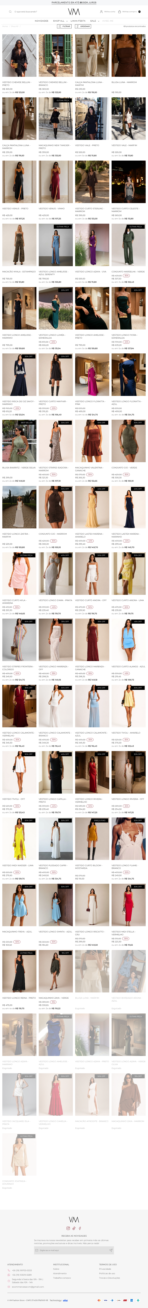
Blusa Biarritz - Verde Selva (19, 467)
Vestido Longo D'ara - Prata (55, 600)
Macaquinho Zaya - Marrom (128, 1121)
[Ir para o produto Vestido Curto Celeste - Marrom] (129, 182)
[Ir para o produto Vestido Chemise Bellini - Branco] (56, 55)
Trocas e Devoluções (109, 1278)
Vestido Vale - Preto (87, 145)
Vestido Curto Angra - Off (91, 600)
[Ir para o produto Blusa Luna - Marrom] (129, 55)
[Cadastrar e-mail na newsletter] (111, 1250)
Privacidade (105, 1269)
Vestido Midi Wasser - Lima (17, 865)
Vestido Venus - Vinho (52, 208)
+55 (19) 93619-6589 (22, 1275)
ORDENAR (85, 26)
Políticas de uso (107, 1273)
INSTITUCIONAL (61, 1264)
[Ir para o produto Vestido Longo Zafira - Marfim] (19, 507)
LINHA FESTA (78, 21)
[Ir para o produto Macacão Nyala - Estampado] (19, 245)
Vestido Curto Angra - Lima (128, 600)
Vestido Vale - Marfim (124, 145)
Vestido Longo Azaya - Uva (90, 271)
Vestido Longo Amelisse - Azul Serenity (54, 273)
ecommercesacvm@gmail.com (28, 1287)
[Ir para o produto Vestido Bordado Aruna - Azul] (129, 971)
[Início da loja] (74, 11)
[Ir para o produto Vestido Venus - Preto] (19, 182)
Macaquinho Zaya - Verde (54, 998)
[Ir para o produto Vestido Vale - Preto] (92, 118)
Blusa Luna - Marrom (124, 82)
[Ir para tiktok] (74, 1228)
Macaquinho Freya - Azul (17, 931)
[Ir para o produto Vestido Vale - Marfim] (129, 118)
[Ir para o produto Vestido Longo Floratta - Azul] (129, 374)
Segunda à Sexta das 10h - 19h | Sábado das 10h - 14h (27, 1281)
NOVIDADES (41, 21)
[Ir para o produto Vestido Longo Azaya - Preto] (92, 1034)
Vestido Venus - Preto (15, 208)
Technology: (56, 1300)
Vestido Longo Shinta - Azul (55, 931)
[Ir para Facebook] (80, 1228)
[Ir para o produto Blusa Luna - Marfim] (92, 971)
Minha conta (109, 12)
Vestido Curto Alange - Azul (128, 666)
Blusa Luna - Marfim (87, 998)
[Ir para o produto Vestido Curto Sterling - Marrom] (92, 182)
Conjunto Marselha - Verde (128, 271)
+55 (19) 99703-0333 (22, 1270)
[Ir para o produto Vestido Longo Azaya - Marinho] (19, 1034)
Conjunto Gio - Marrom (53, 534)
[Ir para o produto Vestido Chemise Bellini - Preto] (19, 55)
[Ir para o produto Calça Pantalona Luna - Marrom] (19, 118)
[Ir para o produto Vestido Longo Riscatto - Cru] (92, 905)
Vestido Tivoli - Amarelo (126, 732)
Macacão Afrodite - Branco (91, 1121)
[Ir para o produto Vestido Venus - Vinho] (56, 182)
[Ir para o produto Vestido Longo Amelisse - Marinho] (19, 308)
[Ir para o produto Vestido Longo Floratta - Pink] (92, 374)
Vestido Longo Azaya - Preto (92, 1061)
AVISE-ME (107, 21)
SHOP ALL (58, 21)
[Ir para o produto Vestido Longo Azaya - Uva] (92, 245)
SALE (93, 21)
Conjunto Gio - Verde (124, 467)
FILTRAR (66, 26)
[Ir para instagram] (68, 1228)
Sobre (56, 1269)
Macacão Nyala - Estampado (19, 271)
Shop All (15, 26)
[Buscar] (12, 11)
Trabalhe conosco (62, 1278)
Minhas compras (131, 12)
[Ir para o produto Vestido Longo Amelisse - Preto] (92, 308)
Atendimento (60, 1273)
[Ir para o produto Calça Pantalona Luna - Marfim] (92, 55)
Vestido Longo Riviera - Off (128, 799)
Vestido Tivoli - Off (13, 799)
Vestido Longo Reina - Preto (19, 998)
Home (6, 26)
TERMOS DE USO (108, 1264)
